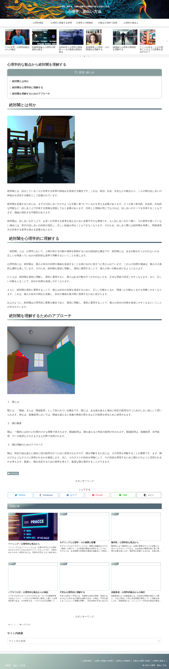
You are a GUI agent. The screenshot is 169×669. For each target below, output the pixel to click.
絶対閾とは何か (20, 81)
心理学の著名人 (158, 661)
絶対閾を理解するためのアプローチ (31, 93)
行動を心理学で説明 (141, 661)
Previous (2, 41)
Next (167, 41)
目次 (82, 72)
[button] (149, 495)
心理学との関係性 (123, 661)
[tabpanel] (17, 40)
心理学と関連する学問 (103, 661)
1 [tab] (80, 56)
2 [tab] (84, 56)
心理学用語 (14, 473)
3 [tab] (88, 56)
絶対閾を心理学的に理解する (27, 87)
